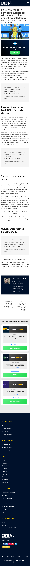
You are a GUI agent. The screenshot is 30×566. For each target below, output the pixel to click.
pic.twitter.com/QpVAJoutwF (12, 158)
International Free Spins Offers (10, 528)
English (4, 522)
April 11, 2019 (7, 98)
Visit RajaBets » (15, 348)
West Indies (5, 474)
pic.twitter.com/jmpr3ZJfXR (12, 93)
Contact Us (25, 556)
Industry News (5, 556)
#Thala (11, 89)
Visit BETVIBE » (15, 401)
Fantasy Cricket (6, 426)
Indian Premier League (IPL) (8, 492)
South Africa (5, 465)
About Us (13, 556)
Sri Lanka (4, 471)
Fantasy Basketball (7, 434)
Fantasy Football (6, 428)
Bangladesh (5, 482)
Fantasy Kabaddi (6, 431)
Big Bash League (6, 512)
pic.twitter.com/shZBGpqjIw (12, 246)
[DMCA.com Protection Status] (6, 546)
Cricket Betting (6, 444)
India (3, 460)
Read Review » (15, 344)
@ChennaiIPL (22, 154)
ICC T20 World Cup (7, 498)
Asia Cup (4, 495)
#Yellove (14, 91)
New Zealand (5, 477)
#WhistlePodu (8, 91)
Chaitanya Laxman (18, 278)
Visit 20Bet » (15, 375)
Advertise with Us (18, 562)
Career (18, 556)
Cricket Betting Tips (7, 447)
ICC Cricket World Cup (8, 501)
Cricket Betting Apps (7, 450)
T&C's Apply (16, 340)
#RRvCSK (20, 244)
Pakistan (4, 468)
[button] (4, 544)
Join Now (15, 52)
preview (23, 259)
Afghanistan (5, 479)
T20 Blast (4, 509)
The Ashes (4, 503)
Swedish (4, 525)
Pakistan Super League (8, 506)
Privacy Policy (17, 560)
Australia (4, 463)
